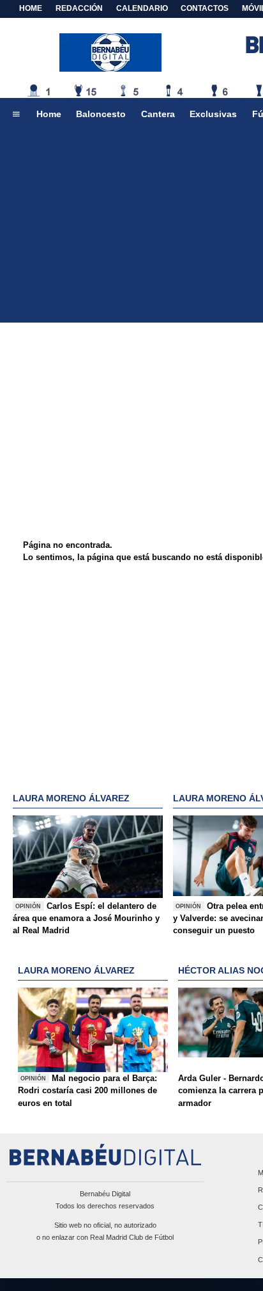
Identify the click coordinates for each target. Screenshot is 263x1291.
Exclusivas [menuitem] (213, 114)
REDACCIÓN (79, 8)
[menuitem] (16, 114)
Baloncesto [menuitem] (101, 114)
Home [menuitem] (48, 114)
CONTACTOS (205, 8)
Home (30, 8)
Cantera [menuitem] (158, 114)
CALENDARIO (142, 8)
